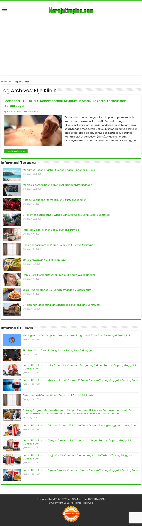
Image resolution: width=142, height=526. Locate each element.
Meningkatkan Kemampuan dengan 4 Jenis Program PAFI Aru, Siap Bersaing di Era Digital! (77, 335)
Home (7, 81)
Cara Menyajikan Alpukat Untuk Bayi (44, 260)
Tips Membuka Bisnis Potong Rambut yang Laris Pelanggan (58, 350)
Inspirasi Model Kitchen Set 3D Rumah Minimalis (51, 230)
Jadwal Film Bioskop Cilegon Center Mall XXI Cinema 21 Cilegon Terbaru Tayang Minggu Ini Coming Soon (77, 442)
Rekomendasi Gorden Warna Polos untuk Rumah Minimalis (58, 245)
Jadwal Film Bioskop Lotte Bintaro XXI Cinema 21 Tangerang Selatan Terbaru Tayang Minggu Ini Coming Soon (79, 367)
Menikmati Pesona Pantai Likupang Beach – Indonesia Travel (59, 170)
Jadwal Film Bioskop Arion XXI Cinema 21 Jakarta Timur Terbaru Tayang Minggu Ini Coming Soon (80, 425)
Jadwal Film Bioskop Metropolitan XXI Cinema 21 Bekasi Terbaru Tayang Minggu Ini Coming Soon (80, 380)
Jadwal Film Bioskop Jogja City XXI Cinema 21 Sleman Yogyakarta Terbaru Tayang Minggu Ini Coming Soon (78, 457)
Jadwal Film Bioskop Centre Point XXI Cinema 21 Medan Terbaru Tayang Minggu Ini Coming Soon (80, 470)
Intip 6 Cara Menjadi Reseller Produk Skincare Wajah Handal (59, 275)
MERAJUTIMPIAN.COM (65, 499)
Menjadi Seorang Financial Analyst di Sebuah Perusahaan (57, 185)
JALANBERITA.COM (94, 499)
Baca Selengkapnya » (16, 151)
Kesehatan (32, 111)
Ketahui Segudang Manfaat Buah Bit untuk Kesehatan (55, 200)
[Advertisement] (71, 44)
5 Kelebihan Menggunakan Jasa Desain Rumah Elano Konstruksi (61, 305)
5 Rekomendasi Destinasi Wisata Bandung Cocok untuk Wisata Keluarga (66, 215)
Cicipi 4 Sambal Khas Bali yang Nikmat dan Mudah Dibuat (57, 290)
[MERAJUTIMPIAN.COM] (71, 10)
